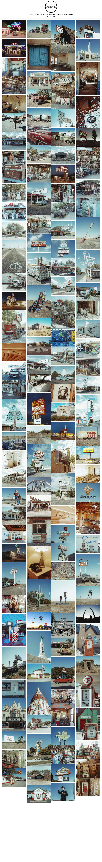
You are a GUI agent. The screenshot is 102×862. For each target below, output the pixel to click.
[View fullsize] (14, 29)
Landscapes (32, 14)
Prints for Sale (51, 16)
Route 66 (39, 14)
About (65, 14)
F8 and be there (58, 14)
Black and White (47, 14)
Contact (70, 14)
